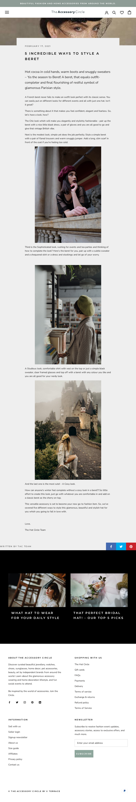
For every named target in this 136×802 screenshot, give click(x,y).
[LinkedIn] (40, 702)
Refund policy (82, 702)
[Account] (106, 12)
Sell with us (14, 726)
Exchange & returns (85, 697)
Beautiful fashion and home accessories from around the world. (68, 3)
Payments (80, 680)
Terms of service (83, 691)
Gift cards (80, 669)
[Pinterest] (32, 702)
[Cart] (129, 12)
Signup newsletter (17, 737)
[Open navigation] (7, 12)
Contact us (13, 764)
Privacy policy (15, 759)
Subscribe (84, 754)
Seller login (14, 731)
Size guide (13, 748)
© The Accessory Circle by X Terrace (34, 791)
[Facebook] (9, 702)
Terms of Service (83, 708)
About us (13, 742)
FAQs (77, 675)
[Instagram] (25, 702)
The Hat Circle (82, 664)
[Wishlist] (122, 12)
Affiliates (13, 753)
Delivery (79, 686)
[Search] (114, 12)
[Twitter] (17, 702)
